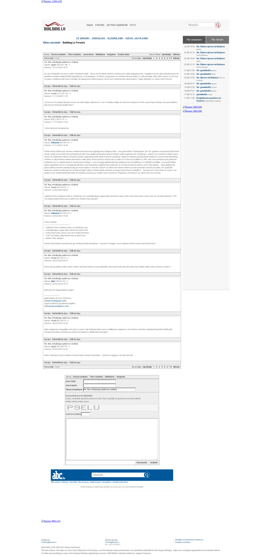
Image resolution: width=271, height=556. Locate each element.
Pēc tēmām (217, 39)
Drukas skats (123, 54)
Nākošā (176, 54)
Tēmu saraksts (74, 54)
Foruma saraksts (58, 54)
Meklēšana (100, 54)
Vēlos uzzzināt (51, 42)
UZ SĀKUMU (82, 38)
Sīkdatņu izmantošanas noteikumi (189, 540)
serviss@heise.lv (112, 542)
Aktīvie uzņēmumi (117, 25)
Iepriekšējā (166, 54)
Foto (133, 25)
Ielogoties (111, 54)
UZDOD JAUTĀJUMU (136, 38)
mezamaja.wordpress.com (56, 306)
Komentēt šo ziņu (59, 86)
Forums (99, 25)
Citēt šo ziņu (75, 86)
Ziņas (89, 25)
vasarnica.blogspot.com (55, 301)
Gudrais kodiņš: (73, 414)
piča (53, 281)
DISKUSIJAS (98, 38)
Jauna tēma (88, 54)
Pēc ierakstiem (194, 39)
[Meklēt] (218, 25)
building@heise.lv (48, 542)
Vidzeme (55, 143)
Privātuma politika (182, 542)
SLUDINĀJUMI (115, 38)
